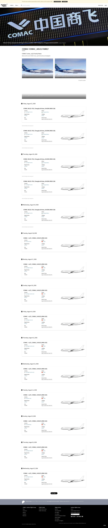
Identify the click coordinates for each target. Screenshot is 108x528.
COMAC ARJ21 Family (42, 509)
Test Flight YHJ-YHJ (28, 112)
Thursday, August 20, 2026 (30, 154)
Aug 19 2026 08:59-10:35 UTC (47, 220)
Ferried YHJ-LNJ (28, 398)
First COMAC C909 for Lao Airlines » (34, 96)
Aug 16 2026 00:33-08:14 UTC (47, 301)
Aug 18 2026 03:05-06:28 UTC (47, 248)
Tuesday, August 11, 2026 (30, 390)
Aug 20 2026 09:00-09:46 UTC (47, 169)
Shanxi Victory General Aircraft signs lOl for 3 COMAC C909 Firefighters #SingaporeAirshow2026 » (34, 43)
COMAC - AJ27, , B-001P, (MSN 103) (35, 238)
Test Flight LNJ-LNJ (29, 267)
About (72, 509)
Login (106, 5)
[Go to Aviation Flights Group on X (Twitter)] (75, 516)
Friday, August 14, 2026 (29, 312)
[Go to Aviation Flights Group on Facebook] (74, 516)
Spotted (56, 509)
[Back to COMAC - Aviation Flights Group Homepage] (4, 4)
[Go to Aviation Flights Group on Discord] (79, 516)
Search (25, 515)
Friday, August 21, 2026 (29, 104)
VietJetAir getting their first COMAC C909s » (68, 76)
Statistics (24, 514)
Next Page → (54, 493)
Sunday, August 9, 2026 (29, 416)
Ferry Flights (57, 514)
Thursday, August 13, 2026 (30, 338)
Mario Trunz (34, 524)
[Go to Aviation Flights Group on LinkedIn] (77, 516)
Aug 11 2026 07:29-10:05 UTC (47, 405)
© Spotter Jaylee (82, 80)
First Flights (57, 512)
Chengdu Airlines (46, 112)
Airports (24, 512)
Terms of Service (81, 523)
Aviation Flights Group (75, 507)
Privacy (77, 523)
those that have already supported (76, 501)
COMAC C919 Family (42, 510)
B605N (43, 115)
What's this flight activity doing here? (27, 125)
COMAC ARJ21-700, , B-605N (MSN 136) (39, 109)
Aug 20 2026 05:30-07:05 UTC (47, 192)
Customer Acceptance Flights (60, 515)
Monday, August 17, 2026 (29, 259)
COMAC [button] (11, 5)
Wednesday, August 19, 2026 (30, 205)
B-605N (25, 115)
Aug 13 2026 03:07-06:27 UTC (47, 353)
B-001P (25, 245)
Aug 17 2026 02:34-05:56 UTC (47, 274)
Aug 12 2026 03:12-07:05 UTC (47, 379)
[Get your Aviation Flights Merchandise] (82, 516)
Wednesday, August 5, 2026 (30, 468)
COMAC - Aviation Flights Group (29, 507)
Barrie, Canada (29, 524)
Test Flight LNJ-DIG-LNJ (29, 294)
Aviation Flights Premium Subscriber (39, 501)
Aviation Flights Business (75, 510)
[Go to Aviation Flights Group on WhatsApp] (80, 516)
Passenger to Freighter (59, 520)
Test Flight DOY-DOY (29, 450)
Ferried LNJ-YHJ (28, 241)
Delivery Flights (57, 517)
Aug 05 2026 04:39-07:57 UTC (47, 484)
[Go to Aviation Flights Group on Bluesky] (71, 516)
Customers (25, 510)
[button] (101, 5)
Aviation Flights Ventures (75, 512)
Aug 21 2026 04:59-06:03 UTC (47, 119)
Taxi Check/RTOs (58, 510)
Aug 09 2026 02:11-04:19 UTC (47, 431)
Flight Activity (58, 507)
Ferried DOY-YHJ (28, 424)
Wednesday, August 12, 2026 (30, 364)
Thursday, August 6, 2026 (30, 442)
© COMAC (105, 7)
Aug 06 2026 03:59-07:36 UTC (47, 457)
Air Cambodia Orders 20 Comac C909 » (34, 76)
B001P (43, 245)
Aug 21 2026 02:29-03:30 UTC (47, 141)
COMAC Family (42, 507)
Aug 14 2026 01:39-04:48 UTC (47, 327)
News (24, 509)
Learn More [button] (64, 1)
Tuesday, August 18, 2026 (30, 233)
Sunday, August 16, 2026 (29, 285)
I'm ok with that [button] (57, 1)
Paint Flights (57, 519)
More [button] (16, 5)
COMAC (44, 241)
